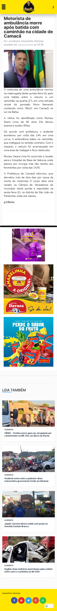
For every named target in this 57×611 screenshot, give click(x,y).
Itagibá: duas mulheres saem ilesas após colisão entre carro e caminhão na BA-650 (28, 570)
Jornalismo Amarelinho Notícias (25, 41)
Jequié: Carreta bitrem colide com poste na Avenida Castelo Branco (26, 525)
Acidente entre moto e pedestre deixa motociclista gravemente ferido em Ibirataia (26, 479)
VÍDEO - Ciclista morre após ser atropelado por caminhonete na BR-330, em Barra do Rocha (28, 434)
